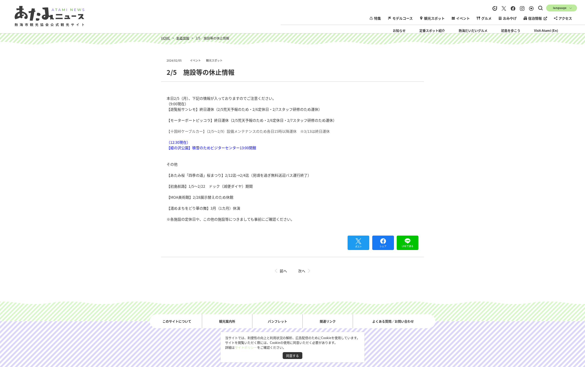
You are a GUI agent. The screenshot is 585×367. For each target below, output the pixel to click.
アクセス (565, 18)
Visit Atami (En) (546, 30)
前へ (283, 271)
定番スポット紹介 (432, 30)
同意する (292, 355)
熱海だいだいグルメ (473, 30)
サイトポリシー (246, 347)
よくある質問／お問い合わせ (393, 321)
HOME (165, 38)
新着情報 (182, 38)
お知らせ (399, 30)
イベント (463, 18)
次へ (301, 271)
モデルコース (402, 18)
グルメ (486, 18)
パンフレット (277, 321)
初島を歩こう (510, 30)
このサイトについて (176, 321)
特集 (377, 18)
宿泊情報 (535, 18)
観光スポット (434, 18)
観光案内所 (227, 321)
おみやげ (510, 18)
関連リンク (328, 321)
